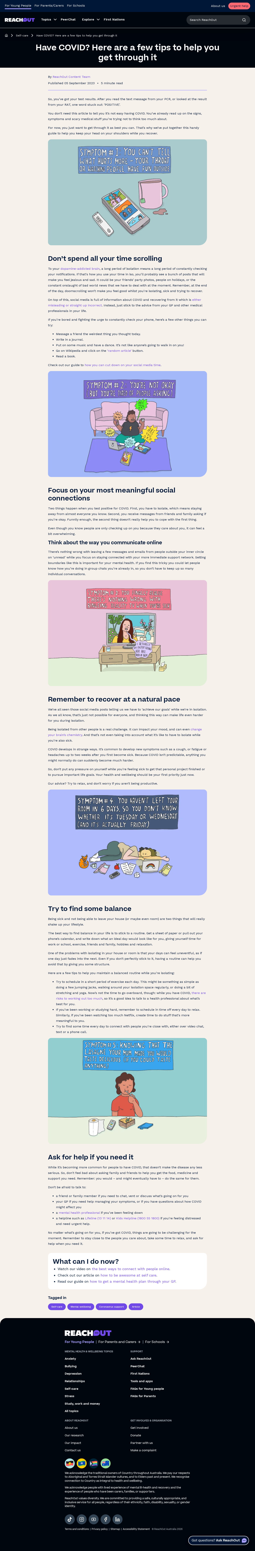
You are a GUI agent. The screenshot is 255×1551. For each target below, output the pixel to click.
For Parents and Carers (117, 1342)
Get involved (139, 1428)
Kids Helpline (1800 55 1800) (137, 1218)
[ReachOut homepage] (6, 35)
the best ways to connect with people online (130, 1269)
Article (136, 1306)
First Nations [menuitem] (114, 19)
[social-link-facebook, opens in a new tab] (106, 1519)
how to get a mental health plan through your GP (132, 1281)
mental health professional (79, 1213)
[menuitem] (48, 20)
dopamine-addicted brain (80, 269)
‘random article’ (119, 351)
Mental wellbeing (81, 1306)
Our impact (73, 1443)
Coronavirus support (111, 1306)
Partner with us (141, 1443)
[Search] (244, 19)
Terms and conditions (77, 1529)
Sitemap (115, 1529)
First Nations (140, 1374)
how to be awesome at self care (128, 1275)
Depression (73, 1374)
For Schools (76, 5)
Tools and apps (141, 1381)
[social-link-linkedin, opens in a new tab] (118, 1519)
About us (218, 6)
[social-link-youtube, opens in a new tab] (94, 1519)
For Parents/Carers (49, 5)
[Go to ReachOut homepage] (20, 20)
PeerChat (137, 1366)
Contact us (73, 1450)
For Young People (18, 5)
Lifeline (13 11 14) (98, 1218)
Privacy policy (100, 1529)
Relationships (75, 1381)
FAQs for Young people (147, 1389)
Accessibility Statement (136, 1529)
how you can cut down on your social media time (123, 365)
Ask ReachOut (140, 1359)
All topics (71, 1411)
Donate (135, 1436)
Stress (69, 1396)
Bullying (71, 1366)
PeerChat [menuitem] (68, 19)
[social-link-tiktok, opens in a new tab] (70, 1519)
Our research (74, 1436)
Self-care (22, 35)
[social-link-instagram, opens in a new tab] (82, 1519)
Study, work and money (82, 1404)
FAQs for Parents (143, 1396)
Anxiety (70, 1359)
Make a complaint (143, 1450)
